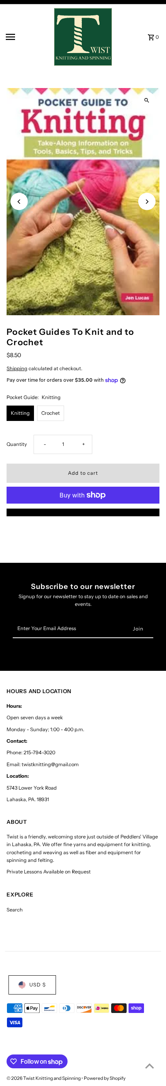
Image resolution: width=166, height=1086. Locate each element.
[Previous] (19, 201)
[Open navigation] (27, 37)
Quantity (17, 444)
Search (15, 910)
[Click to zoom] (147, 100)
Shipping (17, 368)
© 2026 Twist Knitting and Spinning (44, 1078)
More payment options (83, 512)
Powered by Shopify (104, 1078)
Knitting (20, 413)
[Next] (147, 201)
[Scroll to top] (149, 1065)
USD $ (37, 985)
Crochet (50, 413)
